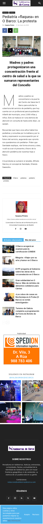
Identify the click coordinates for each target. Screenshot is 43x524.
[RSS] (21, 498)
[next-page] (7, 322)
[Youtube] (27, 229)
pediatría (32, 178)
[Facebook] (4, 30)
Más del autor (30, 240)
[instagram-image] (10, 390)
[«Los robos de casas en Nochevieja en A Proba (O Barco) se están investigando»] (8, 297)
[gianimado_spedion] (21, 364)
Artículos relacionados (13, 240)
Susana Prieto (9, 25)
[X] (10, 30)
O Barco (12, 12)
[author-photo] (21, 213)
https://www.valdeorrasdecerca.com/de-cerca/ (21, 219)
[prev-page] (3, 322)
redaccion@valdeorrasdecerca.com (22, 482)
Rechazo (35, 514)
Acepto (27, 514)
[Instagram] (22, 229)
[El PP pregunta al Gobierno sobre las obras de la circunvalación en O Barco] (8, 272)
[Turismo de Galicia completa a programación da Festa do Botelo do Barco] (8, 311)
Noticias (5, 12)
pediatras (23, 178)
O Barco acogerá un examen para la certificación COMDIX (25, 249)
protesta (6, 181)
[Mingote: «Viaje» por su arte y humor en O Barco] (8, 260)
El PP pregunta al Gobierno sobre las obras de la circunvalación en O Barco (28, 272)
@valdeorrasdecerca (21, 377)
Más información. (14, 521)
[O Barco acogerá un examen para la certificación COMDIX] (8, 249)
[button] (4, 3)
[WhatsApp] (15, 30)
